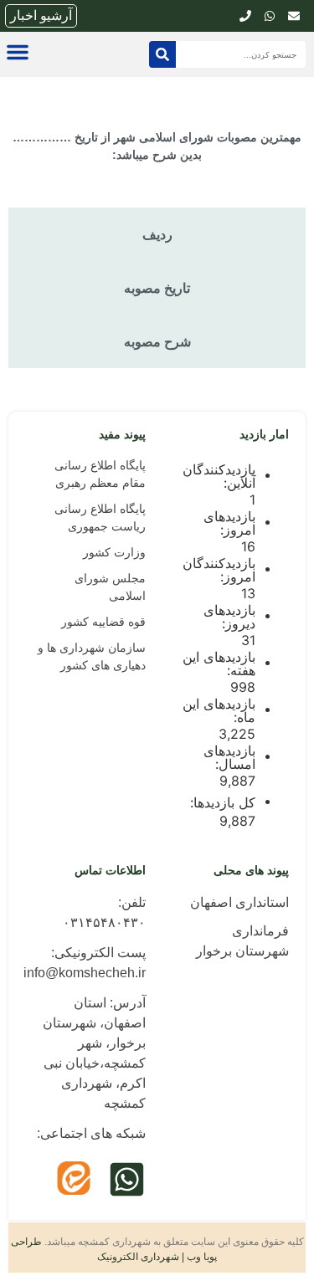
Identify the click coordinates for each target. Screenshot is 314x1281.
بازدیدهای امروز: (229, 523)
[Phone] (245, 16)
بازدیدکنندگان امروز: (219, 569)
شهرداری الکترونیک (138, 1257)
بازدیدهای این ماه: (219, 710)
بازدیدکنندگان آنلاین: (219, 476)
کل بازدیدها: (220, 802)
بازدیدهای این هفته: (219, 663)
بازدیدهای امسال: (229, 757)
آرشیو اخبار (41, 15)
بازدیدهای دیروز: (229, 616)
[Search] (162, 54)
